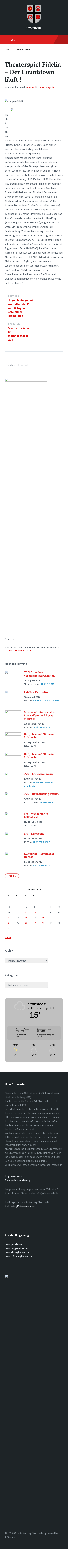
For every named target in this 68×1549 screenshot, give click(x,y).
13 (35, 912)
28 (43, 922)
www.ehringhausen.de (17, 1252)
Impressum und (13, 1176)
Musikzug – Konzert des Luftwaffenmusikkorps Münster (39, 715)
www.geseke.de (13, 1244)
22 (51, 917)
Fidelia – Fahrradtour (37, 692)
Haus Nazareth (41, 865)
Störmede (34, 28)
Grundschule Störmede (46, 700)
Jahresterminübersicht (18, 650)
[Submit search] (58, 364)
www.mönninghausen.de (18, 1256)
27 (35, 922)
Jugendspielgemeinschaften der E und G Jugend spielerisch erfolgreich (20, 308)
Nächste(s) (14, 323)
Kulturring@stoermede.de (20, 1206)
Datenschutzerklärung (18, 1180)
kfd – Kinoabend (34, 833)
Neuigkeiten (23, 49)
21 (43, 917)
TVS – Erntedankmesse (38, 773)
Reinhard (31, 87)
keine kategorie (46, 87)
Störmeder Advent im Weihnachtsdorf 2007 (20, 333)
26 (26, 922)
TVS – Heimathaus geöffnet (41, 793)
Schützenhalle (41, 727)
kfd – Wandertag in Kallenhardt (36, 815)
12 (26, 912)
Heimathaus (46, 802)
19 (26, 917)
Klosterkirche (41, 842)
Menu (11, 39)
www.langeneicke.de (16, 1248)
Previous (13, 296)
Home (8, 49)
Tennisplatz (48, 684)
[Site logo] (34, 22)
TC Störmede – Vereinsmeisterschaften (39, 674)
